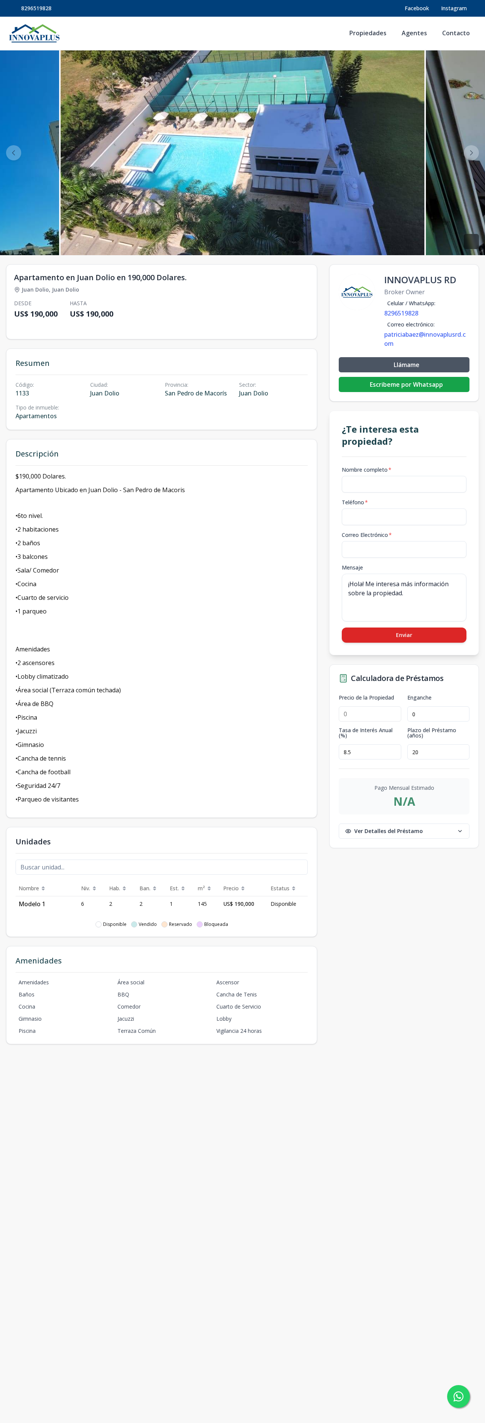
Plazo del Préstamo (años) (431, 733)
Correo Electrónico (367, 534)
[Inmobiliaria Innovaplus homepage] (34, 33)
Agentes (414, 33)
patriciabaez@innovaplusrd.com (425, 339)
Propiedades (367, 33)
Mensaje (352, 567)
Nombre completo (366, 469)
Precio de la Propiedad (366, 697)
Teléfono (355, 502)
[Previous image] (13, 152)
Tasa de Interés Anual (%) (366, 733)
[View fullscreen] (471, 241)
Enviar (404, 635)
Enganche (419, 697)
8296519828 (36, 8)
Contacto (456, 33)
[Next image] (471, 152)
